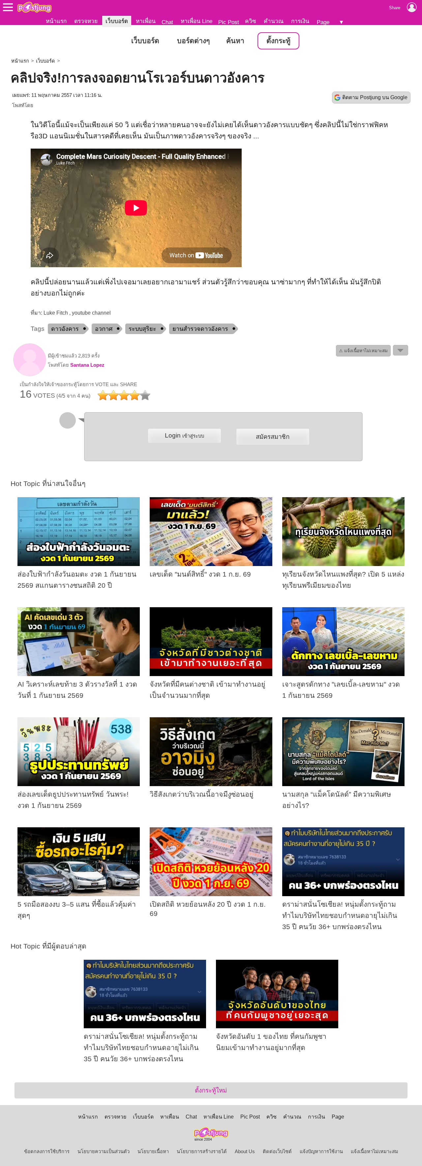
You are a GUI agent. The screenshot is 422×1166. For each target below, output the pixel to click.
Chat (167, 22)
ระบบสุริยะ (142, 329)
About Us (245, 1151)
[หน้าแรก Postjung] (34, 7)
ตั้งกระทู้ (278, 41)
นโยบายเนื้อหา (153, 1151)
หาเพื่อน (146, 21)
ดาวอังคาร (65, 329)
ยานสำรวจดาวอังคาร (200, 329)
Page (323, 22)
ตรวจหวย (86, 21)
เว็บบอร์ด (117, 21)
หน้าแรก (56, 21)
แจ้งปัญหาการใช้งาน (321, 1151)
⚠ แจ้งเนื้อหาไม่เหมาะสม (363, 350)
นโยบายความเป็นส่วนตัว (103, 1151)
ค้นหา (235, 41)
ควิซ (250, 21)
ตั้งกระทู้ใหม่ (211, 1090)
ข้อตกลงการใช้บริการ (47, 1151)
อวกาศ (103, 329)
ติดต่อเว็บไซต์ (277, 1151)
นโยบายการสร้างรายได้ (202, 1151)
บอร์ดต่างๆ (193, 41)
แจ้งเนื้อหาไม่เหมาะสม (374, 1151)
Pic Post (228, 22)
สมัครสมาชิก (272, 436)
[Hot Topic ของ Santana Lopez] (29, 374)
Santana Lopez (87, 365)
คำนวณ (274, 21)
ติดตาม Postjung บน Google (374, 97)
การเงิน (300, 21)
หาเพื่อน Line (196, 21)
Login (184, 435)
